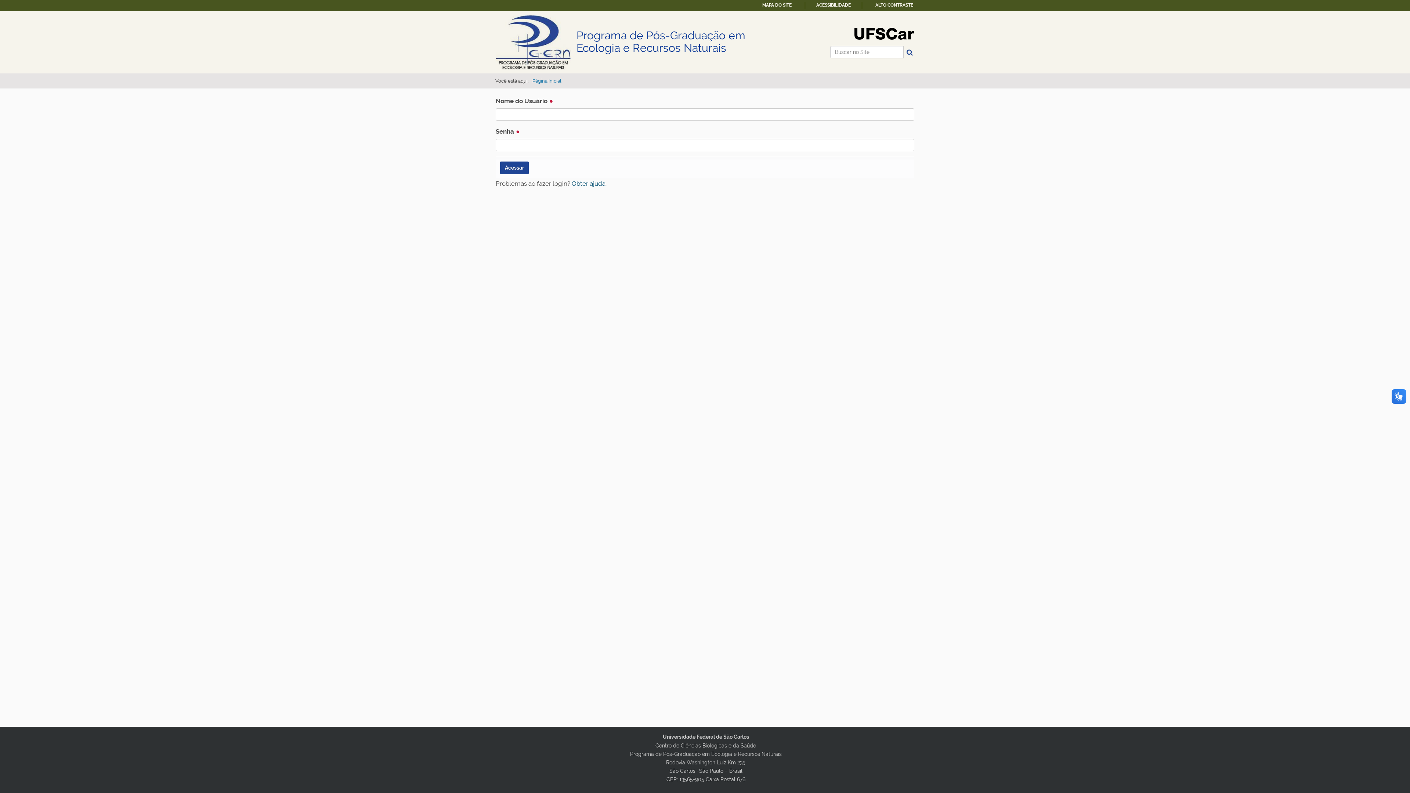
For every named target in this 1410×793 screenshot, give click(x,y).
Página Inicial (546, 81)
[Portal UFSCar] (884, 33)
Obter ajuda (588, 183)
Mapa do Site (777, 5)
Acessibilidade (833, 5)
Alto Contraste (894, 5)
